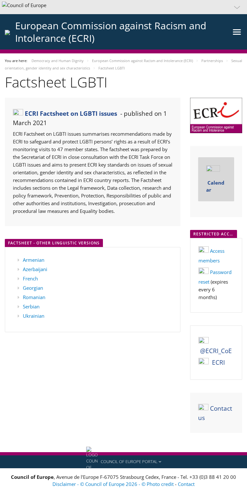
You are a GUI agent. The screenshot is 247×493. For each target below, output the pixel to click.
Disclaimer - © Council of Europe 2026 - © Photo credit (113, 484)
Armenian (33, 260)
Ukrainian (33, 316)
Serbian (31, 306)
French (30, 278)
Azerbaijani (35, 269)
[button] (123, 7)
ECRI (218, 362)
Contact (186, 484)
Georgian (33, 288)
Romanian (34, 297)
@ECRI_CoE (216, 351)
